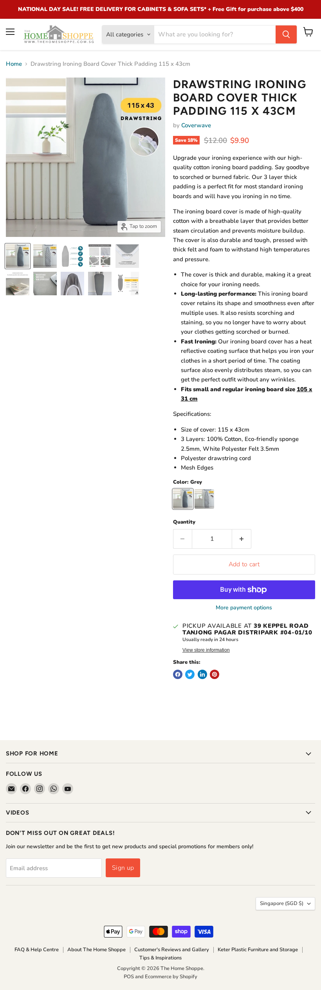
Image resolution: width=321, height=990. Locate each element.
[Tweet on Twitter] (190, 674)
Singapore (281, 903)
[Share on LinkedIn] (202, 674)
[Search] (286, 34)
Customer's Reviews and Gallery (171, 949)
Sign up (123, 868)
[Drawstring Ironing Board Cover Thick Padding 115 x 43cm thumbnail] (17, 256)
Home (14, 64)
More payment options (244, 608)
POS (129, 976)
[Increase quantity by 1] (241, 539)
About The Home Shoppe (96, 949)
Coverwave (196, 125)
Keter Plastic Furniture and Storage (258, 949)
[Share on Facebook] (177, 674)
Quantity (184, 522)
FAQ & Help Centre (36, 949)
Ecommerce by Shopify (171, 976)
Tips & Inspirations (160, 957)
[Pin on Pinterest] (214, 674)
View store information (206, 650)
